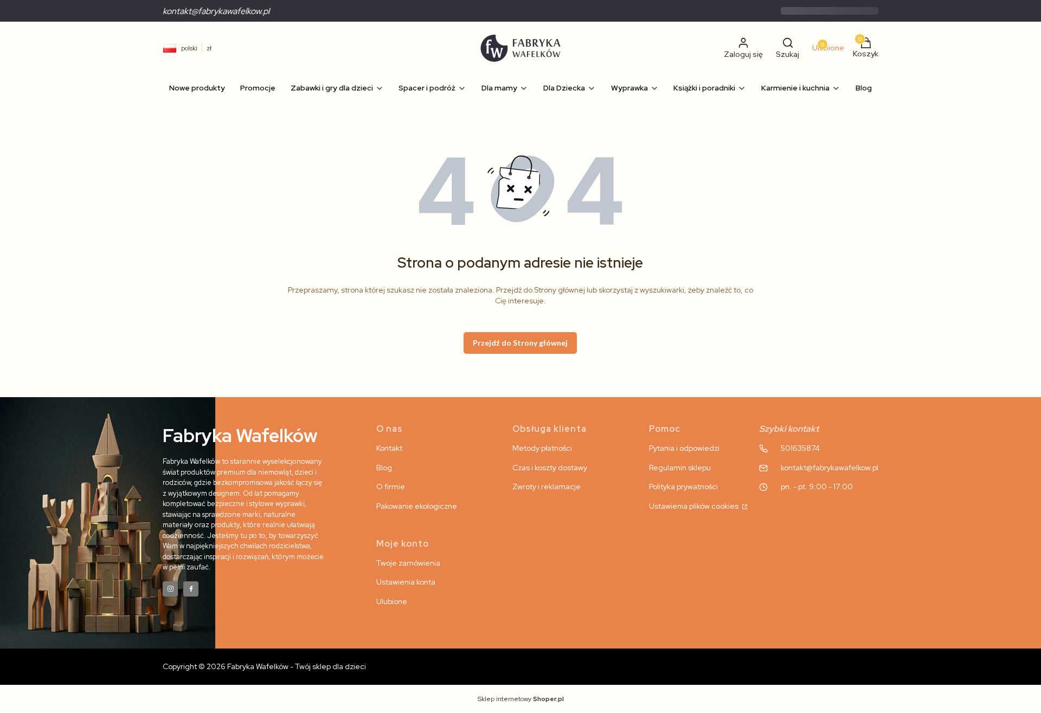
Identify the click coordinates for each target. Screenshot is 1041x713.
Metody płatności (542, 448)
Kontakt (389, 448)
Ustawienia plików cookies (694, 506)
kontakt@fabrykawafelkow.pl (216, 11)
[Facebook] (190, 589)
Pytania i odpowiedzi (684, 448)
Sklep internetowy (521, 699)
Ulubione (391, 601)
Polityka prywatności (683, 486)
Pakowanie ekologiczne (416, 506)
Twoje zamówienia (408, 563)
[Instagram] (170, 589)
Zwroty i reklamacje (546, 486)
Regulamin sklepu (680, 467)
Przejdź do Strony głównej (520, 342)
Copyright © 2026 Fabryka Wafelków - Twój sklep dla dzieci (264, 666)
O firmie (390, 486)
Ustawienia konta (405, 582)
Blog (384, 467)
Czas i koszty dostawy (549, 467)
